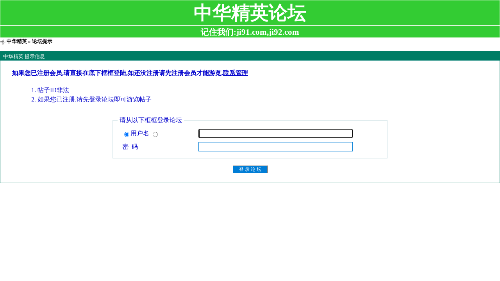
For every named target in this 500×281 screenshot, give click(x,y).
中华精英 (17, 41)
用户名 (140, 133)
